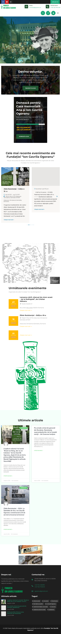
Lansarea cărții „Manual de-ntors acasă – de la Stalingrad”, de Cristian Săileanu (36, 299)
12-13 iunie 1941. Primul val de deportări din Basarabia (15, 612)
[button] (4, 196)
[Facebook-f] (3, 2)
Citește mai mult (25, 310)
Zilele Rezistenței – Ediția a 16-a (33, 315)
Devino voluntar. (30, 71)
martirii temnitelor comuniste (40, 606)
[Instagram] (11, 2)
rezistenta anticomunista (39, 609)
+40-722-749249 (40, 587)
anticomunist (36, 601)
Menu (58, 13)
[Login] (53, 13)
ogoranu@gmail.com (41, 591)
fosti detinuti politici (38, 603)
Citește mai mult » (9, 209)
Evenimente (55, 601)
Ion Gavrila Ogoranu (51, 603)
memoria (53, 606)
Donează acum (24, 136)
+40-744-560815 (40, 585)
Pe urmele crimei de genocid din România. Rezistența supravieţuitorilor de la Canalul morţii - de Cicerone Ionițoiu (18, 608)
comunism (45, 601)
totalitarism (51, 609)
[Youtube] (7, 2)
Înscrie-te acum (30, 88)
